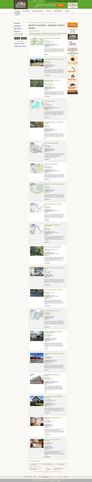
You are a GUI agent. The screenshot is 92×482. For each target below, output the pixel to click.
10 (31, 469)
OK (58, 480)
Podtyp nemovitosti (36, 33)
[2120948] (37, 83)
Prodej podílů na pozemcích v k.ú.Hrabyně (54, 183)
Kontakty (35, 1)
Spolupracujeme (38, 11)
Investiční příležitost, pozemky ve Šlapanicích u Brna (52, 81)
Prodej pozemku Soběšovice (50, 164)
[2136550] (37, 401)
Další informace (52, 480)
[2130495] (37, 336)
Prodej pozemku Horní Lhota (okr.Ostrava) (54, 59)
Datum (65, 33)
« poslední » (60, 471)
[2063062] (37, 41)
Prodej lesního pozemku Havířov (51, 310)
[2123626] (37, 293)
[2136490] (37, 358)
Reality (17, 11)
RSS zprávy (66, 476)
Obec (61, 33)
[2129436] (37, 124)
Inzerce (17, 14)
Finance (48, 11)
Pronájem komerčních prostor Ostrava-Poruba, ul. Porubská (53, 332)
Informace (47, 22)
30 (34, 469)
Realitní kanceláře (19, 33)
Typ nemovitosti (44, 33)
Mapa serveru (41, 1)
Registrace (24, 38)
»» (61, 464)
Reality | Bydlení (39, 22)
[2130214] (37, 148)
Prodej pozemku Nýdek (49, 101)
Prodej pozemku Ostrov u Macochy (52, 38)
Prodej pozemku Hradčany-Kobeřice (52, 246)
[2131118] (37, 229)
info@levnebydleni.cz (28, 476)
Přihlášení (17, 38)
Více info (62, 94)
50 (35, 469)
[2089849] (37, 62)
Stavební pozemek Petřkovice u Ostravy (53, 289)
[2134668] (37, 315)
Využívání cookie (18, 35)
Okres (55, 33)
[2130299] (37, 379)
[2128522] (37, 271)
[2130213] (37, 188)
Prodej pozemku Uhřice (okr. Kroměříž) (53, 203)
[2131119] (37, 251)
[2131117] (37, 207)
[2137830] (37, 421)
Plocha (30, 33)
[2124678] (37, 105)
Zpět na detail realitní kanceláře (34, 30)
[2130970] (37, 168)
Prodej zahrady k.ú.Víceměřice (51, 143)
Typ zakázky (51, 33)
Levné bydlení (20, 2)
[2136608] (37, 443)
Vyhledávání (58, 11)
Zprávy (67, 11)
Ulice (58, 33)
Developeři (26, 11)
